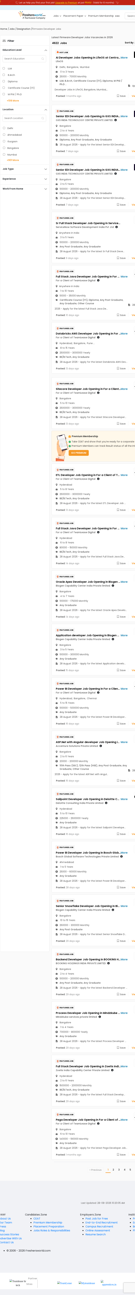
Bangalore (13, 148)
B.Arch (11, 75)
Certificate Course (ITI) (21, 88)
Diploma (12, 81)
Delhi (10, 128)
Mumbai (12, 154)
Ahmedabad (14, 135)
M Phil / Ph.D (15, 94)
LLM (10, 68)
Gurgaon (12, 141)
